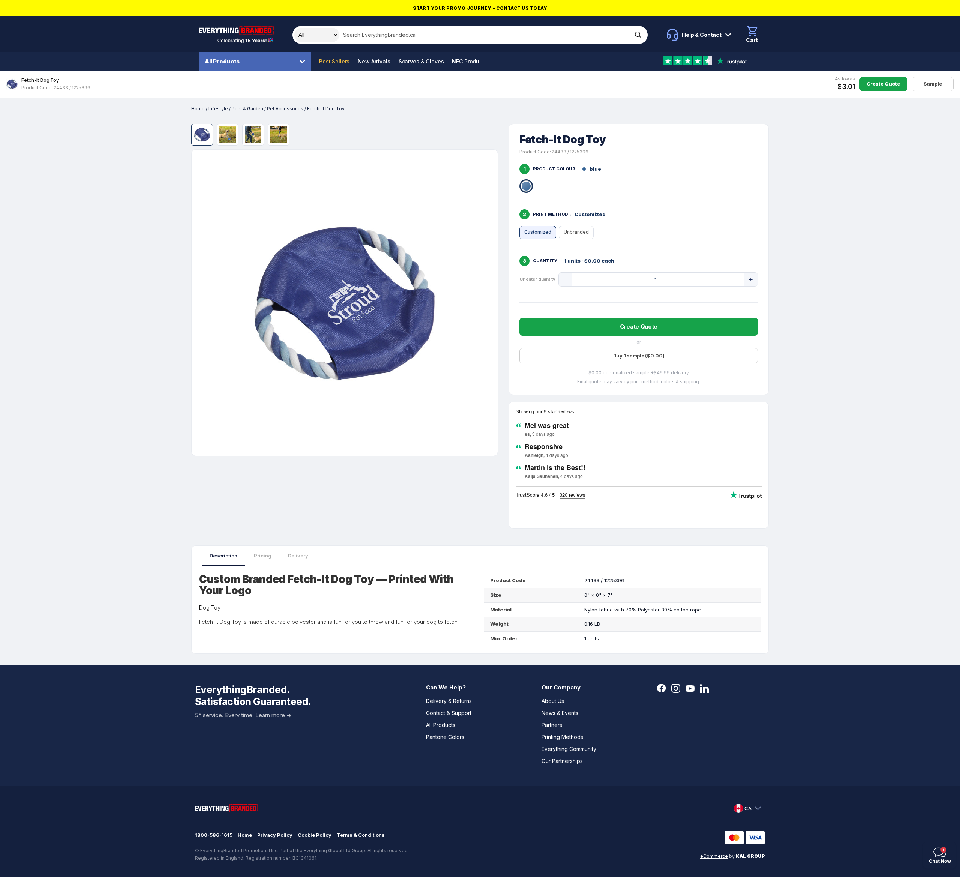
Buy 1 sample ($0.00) (638, 356)
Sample (933, 84)
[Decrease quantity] (565, 279)
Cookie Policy (315, 835)
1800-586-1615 (213, 835)
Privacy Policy (274, 835)
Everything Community (569, 749)
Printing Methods (562, 737)
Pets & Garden (247, 108)
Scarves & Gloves (421, 61)
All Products (222, 61)
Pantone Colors (445, 737)
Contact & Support (448, 713)
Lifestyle (218, 108)
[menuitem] (257, 61)
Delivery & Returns (449, 701)
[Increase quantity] (751, 279)
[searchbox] (485, 35)
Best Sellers (334, 61)
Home (198, 108)
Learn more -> (273, 715)
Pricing (263, 556)
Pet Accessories (285, 108)
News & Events (560, 713)
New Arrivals (374, 61)
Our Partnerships (562, 761)
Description (223, 556)
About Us (553, 701)
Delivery (298, 556)
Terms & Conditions (361, 835)
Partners (552, 725)
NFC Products (469, 61)
